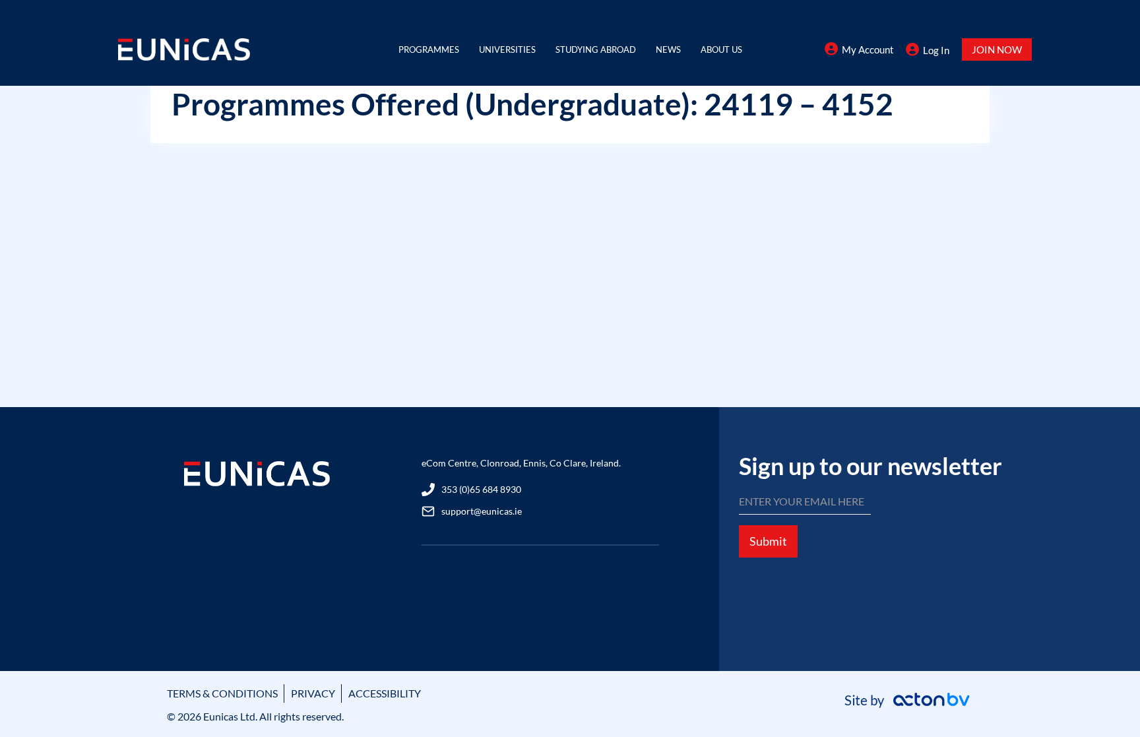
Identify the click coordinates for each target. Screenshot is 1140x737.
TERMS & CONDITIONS (222, 693)
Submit (768, 541)
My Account (868, 49)
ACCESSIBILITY (384, 693)
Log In (936, 50)
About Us (721, 49)
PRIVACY (313, 693)
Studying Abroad (595, 49)
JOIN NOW (997, 49)
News (668, 49)
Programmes (428, 49)
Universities (507, 49)
